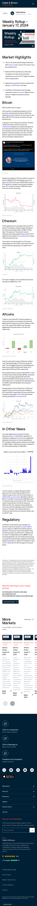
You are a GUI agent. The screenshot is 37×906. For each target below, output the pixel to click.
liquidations (8, 184)
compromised (6, 127)
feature (31, 379)
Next (12, 703)
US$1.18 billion (16, 85)
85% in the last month (19, 396)
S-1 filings (8, 543)
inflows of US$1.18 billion (16, 436)
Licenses (14, 898)
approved (12, 65)
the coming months (23, 236)
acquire (21, 92)
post (21, 133)
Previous (5, 703)
